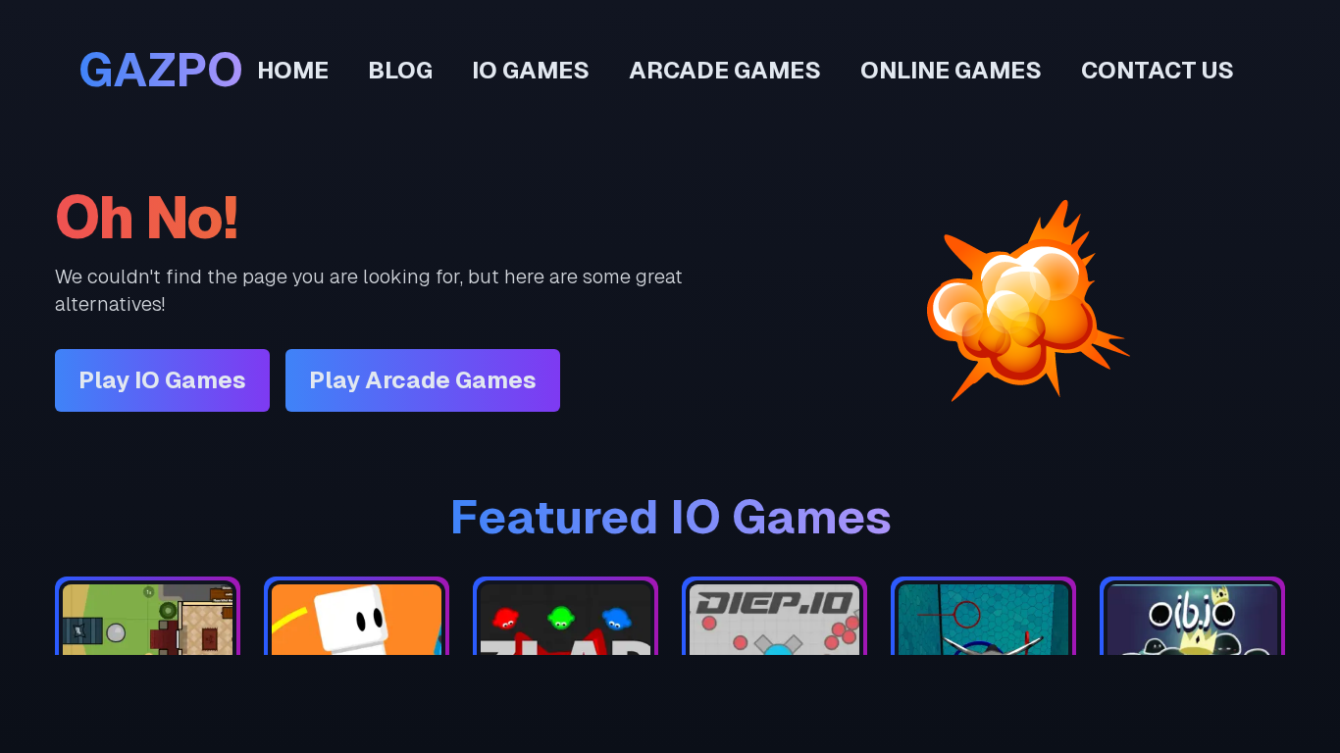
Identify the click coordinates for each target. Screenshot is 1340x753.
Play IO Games (162, 380)
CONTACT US (1157, 70)
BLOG (400, 70)
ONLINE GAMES (951, 70)
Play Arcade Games (423, 380)
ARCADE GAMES (725, 70)
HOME (293, 70)
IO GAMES (531, 70)
